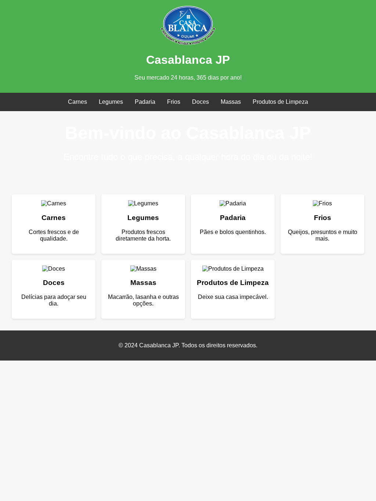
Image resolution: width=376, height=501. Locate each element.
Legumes (111, 102)
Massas (231, 102)
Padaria (145, 102)
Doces (200, 102)
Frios (173, 102)
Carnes (77, 102)
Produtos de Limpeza (280, 102)
